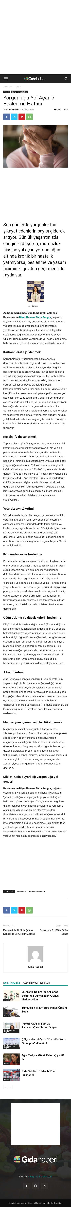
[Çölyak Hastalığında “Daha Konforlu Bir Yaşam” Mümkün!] (11, 1043)
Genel (18, 86)
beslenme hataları (37, 891)
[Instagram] (35, 1186)
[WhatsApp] (29, 117)
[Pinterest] (21, 117)
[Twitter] (14, 117)
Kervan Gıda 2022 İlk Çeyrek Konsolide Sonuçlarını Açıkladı (19, 932)
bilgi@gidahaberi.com (40, 1176)
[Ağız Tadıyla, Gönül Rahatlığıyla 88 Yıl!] (11, 1059)
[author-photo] (35, 962)
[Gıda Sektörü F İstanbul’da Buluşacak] (11, 1075)
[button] (5, 78)
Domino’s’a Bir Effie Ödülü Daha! (54, 932)
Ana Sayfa (8, 86)
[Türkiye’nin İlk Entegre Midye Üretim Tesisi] (11, 1011)
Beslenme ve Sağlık (19, 92)
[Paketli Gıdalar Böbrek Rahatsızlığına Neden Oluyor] (11, 1027)
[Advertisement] (35, 37)
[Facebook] (6, 117)
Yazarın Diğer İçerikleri (36, 983)
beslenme (21, 891)
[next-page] (11, 1087)
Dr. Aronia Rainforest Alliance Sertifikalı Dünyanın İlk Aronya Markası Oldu (40, 995)
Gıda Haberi (14, 109)
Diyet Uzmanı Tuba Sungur (35, 317)
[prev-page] (5, 1087)
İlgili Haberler (11, 983)
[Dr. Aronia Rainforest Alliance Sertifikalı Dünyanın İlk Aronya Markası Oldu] (11, 995)
